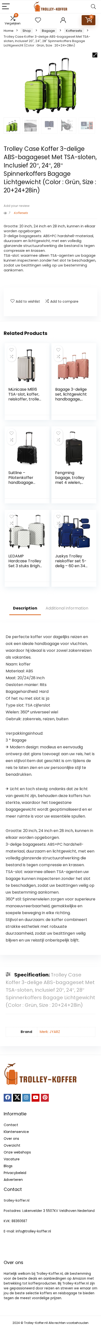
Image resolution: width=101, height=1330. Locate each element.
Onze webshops (17, 1152)
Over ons (11, 1138)
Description (25, 608)
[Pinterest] (45, 1098)
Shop (27, 30)
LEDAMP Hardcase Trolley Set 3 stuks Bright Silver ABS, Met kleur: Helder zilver (24, 568)
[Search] (93, 6)
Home (8, 30)
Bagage (48, 30)
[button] (94, 55)
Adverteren (13, 1179)
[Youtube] (35, 1098)
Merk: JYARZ (50, 1031)
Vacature (12, 1159)
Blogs (8, 1166)
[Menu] (6, 6)
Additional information (67, 608)
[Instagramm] (26, 1098)
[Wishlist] (38, 20)
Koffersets (74, 30)
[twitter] (17, 1098)
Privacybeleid (15, 1172)
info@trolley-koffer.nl (33, 1231)
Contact (11, 1124)
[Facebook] (8, 1098)
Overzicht (12, 1145)
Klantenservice (16, 1131)
